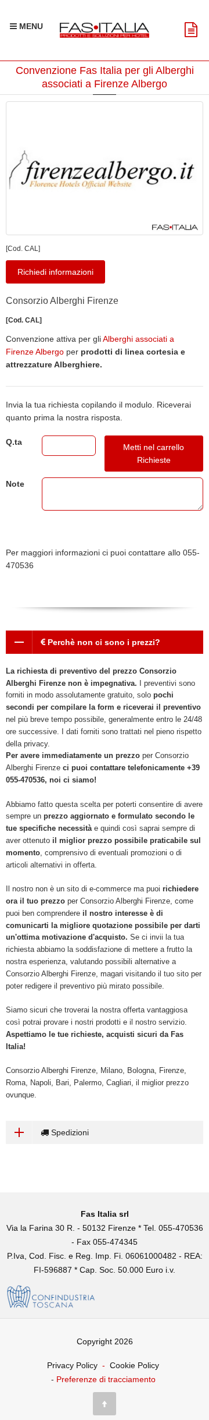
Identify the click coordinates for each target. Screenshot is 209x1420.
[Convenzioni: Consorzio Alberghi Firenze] (104, 168)
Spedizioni (69, 1132)
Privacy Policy (72, 1365)
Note (15, 483)
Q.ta (14, 442)
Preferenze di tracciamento (106, 1379)
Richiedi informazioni (55, 272)
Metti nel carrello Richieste (153, 453)
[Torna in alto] (104, 1403)
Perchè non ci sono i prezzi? (102, 642)
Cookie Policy (134, 1365)
